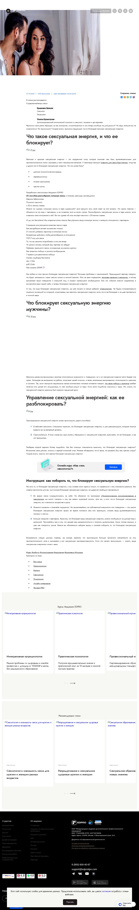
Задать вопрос (35, 852)
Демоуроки (6, 847)
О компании (34, 825)
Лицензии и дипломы (38, 834)
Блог (32, 838)
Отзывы (33, 845)
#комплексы (69, 552)
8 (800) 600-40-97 (81, 864)
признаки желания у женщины (115, 277)
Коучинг (36, 570)
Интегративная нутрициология (24, 656)
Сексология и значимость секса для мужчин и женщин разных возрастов (28, 774)
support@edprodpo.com (84, 869)
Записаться (113, 467)
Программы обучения (101, 11)
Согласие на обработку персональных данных (88, 848)
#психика (79, 552)
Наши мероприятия (9, 843)
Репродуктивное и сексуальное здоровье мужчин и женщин (76, 772)
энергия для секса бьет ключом (114, 162)
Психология (38, 579)
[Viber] (133, 97)
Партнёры (34, 860)
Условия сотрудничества (80, 843)
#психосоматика (46, 552)
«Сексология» (106, 288)
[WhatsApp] (127, 97)
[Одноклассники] (124, 97)
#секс (28, 552)
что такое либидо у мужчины (117, 383)
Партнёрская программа (39, 856)
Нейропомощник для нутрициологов (10, 859)
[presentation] (66, 683)
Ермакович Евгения (45, 108)
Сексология (38, 574)
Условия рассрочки (37, 842)
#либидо (35, 552)
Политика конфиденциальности (83, 846)
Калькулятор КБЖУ (9, 854)
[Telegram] (130, 97)
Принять (70, 902)
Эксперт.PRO (38, 588)
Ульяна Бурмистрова (45, 119)
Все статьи (37, 561)
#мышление (59, 552)
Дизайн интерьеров (41, 583)
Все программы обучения (11, 850)
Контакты (33, 849)
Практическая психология (73, 656)
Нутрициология (39, 566)
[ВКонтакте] (121, 97)
